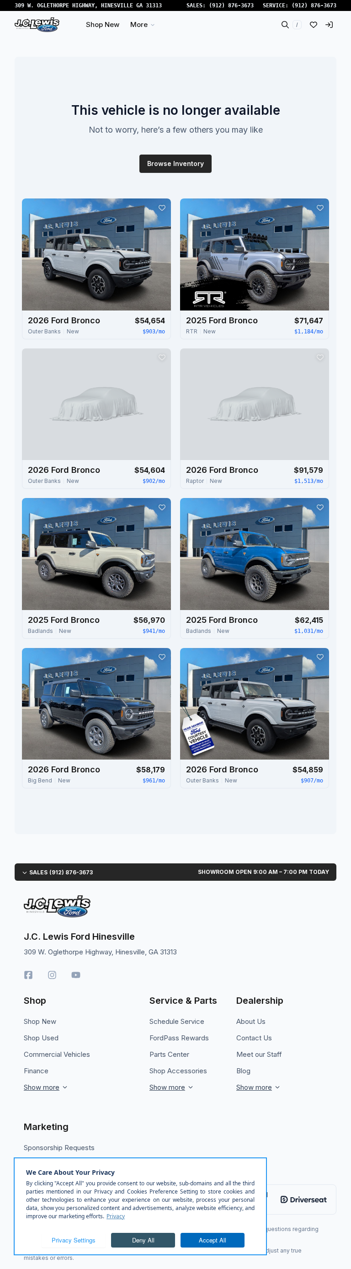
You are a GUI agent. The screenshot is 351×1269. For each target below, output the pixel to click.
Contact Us (254, 1037)
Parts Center (169, 1054)
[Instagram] (52, 975)
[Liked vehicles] (313, 24)
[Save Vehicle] (161, 207)
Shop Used (41, 1037)
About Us (251, 1021)
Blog (243, 1070)
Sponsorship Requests (59, 1147)
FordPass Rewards (179, 1037)
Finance (36, 1070)
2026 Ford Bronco (64, 320)
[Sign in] (329, 24)
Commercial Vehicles (57, 1054)
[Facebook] (28, 975)
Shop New (40, 1021)
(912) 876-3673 (231, 5)
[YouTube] (75, 975)
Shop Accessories (178, 1070)
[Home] (37, 24)
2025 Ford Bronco (222, 320)
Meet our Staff (259, 1054)
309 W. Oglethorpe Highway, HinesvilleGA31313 (88, 5)
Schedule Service (176, 1021)
